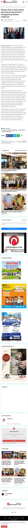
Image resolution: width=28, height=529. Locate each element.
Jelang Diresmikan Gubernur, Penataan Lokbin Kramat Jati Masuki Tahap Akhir (6, 462)
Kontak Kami (16, 518)
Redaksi (10, 518)
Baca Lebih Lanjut (5, 523)
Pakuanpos (10, 418)
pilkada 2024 (22, 130)
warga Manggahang (9, 6)
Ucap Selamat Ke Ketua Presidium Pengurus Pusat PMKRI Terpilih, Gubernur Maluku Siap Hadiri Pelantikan (13, 212)
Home (5, 518)
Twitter (14, 135)
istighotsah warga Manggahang (9, 130)
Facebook (10, 135)
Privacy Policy (14, 519)
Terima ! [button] (4, 526)
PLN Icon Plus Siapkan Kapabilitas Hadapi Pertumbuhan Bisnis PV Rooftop (11, 170)
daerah (8, 128)
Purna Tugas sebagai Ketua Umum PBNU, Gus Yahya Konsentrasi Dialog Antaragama (13, 191)
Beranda (3, 6)
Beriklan (22, 518)
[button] (26, 2)
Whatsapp (18, 135)
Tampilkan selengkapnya (21, 150)
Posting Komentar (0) (14, 228)
